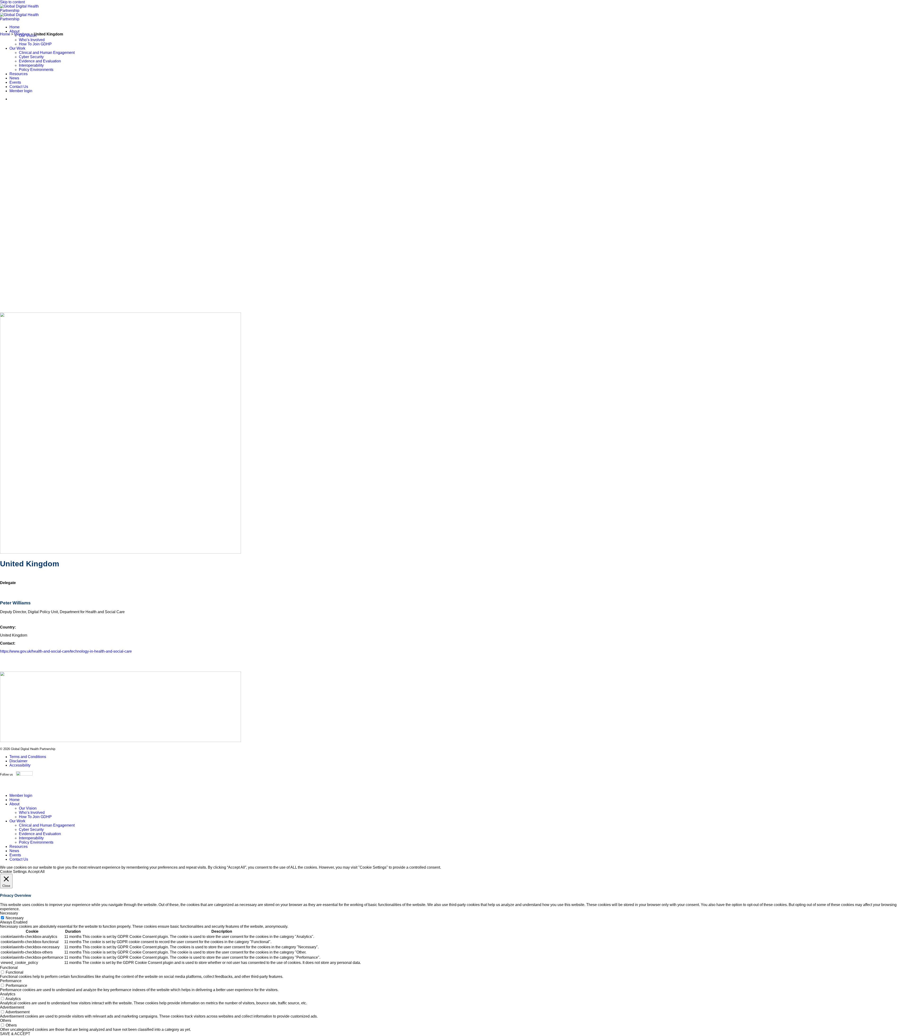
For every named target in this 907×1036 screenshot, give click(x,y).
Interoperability (31, 65)
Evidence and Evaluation (40, 61)
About (14, 31)
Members (22, 34)
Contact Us (18, 87)
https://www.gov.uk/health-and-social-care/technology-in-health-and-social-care (66, 651)
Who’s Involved (32, 40)
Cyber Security (31, 57)
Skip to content (12, 2)
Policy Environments (36, 70)
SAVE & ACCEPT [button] (15, 1034)
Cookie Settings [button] (13, 872)
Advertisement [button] (12, 1007)
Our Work (17, 48)
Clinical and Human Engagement (47, 53)
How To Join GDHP (35, 44)
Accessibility (19, 765)
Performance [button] (10, 981)
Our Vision (28, 808)
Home (14, 27)
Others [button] (5, 1021)
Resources (18, 74)
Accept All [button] (36, 872)
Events (15, 82)
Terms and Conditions (27, 757)
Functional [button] (9, 968)
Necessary (15, 918)
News (14, 78)
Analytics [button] (7, 994)
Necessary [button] (9, 913)
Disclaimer (18, 761)
